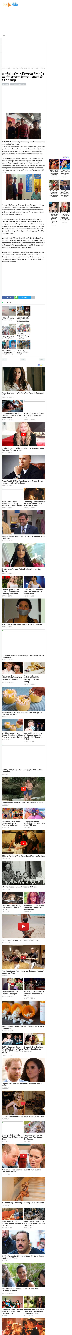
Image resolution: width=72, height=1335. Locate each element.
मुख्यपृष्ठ (22, 359)
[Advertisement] (38, 19)
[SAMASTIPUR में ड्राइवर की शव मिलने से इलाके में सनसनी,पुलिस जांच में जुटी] (9, 344)
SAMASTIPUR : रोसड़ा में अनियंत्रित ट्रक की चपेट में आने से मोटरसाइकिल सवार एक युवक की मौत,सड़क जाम (23, 319)
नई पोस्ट (4, 359)
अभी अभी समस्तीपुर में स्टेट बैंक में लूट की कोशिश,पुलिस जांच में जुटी (22, 352)
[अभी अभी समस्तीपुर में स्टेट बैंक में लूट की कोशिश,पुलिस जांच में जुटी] (23, 344)
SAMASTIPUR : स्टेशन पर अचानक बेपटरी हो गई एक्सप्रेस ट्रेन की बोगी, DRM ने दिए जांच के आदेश (23, 336)
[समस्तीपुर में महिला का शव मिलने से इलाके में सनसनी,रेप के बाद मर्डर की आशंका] (9, 310)
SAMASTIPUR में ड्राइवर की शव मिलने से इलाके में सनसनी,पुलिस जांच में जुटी (8, 352)
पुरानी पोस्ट (42, 359)
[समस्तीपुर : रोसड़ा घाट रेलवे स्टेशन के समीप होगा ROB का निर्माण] (9, 329)
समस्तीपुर (9, 68)
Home (3, 68)
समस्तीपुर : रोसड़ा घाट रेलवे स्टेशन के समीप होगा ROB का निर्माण (8, 338)
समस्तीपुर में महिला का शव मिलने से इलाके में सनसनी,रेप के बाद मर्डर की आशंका (8, 318)
